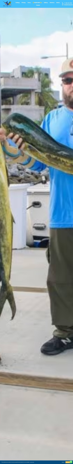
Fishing (17, 2)
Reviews (52, 2)
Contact (38, 5)
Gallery (45, 2)
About (57, 2)
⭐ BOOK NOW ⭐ (37, 2)
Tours (29, 2)
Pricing (23, 2)
